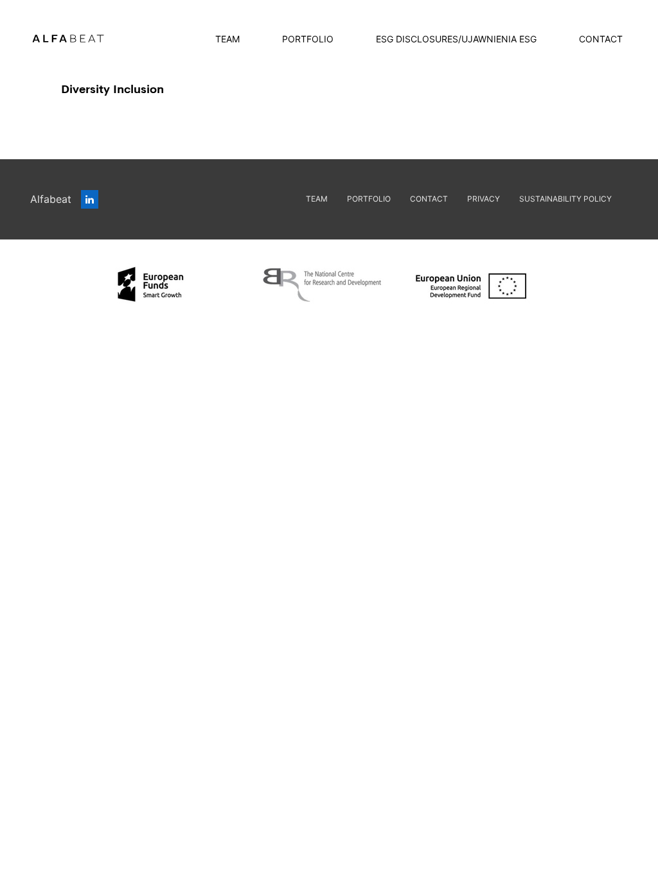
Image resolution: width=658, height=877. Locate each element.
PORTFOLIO (307, 38)
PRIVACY (483, 199)
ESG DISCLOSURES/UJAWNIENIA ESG (456, 38)
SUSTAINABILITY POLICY (565, 199)
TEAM (227, 38)
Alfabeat (52, 199)
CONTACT (601, 38)
